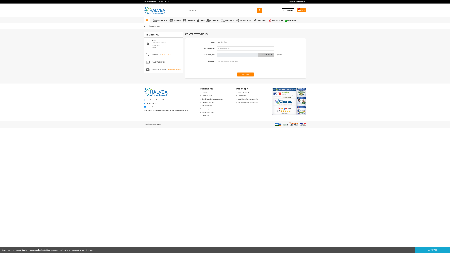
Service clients (207, 105)
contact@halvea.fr (174, 70)
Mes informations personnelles (248, 99)
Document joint (209, 55)
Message (211, 61)
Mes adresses (242, 96)
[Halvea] (154, 10)
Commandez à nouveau (297, 2)
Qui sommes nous (208, 112)
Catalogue (205, 115)
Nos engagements (208, 109)
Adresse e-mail (209, 48)
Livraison (205, 92)
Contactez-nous (151, 2)
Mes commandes (243, 92)
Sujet (212, 42)
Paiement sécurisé (208, 102)
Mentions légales (207, 96)
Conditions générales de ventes (212, 99)
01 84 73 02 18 (164, 2)
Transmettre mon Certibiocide (248, 102)
